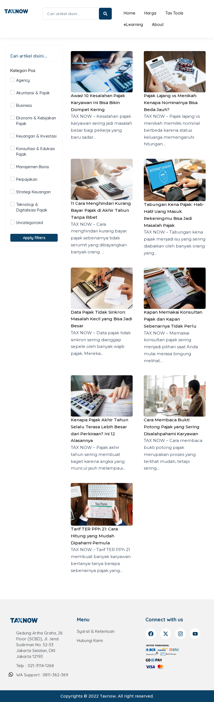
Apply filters (34, 237)
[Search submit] (105, 14)
